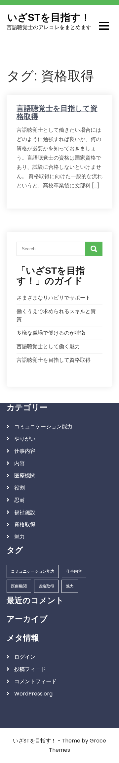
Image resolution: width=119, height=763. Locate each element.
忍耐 (19, 500)
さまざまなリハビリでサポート (54, 298)
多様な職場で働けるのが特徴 (51, 333)
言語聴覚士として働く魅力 (48, 346)
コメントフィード (35, 681)
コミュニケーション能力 (43, 426)
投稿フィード (30, 669)
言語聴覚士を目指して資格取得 (57, 112)
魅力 (19, 537)
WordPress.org (33, 693)
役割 (19, 488)
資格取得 (24, 524)
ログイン (24, 657)
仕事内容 (24, 451)
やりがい (24, 439)
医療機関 (24, 475)
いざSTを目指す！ (49, 17)
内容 (19, 463)
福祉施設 (24, 512)
